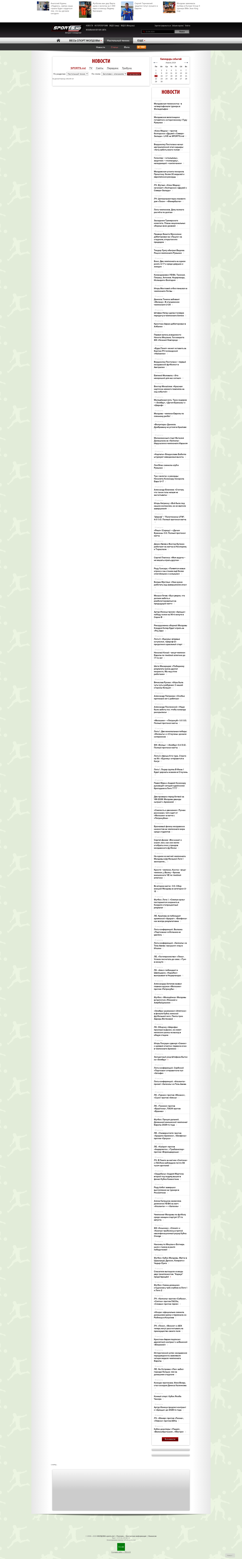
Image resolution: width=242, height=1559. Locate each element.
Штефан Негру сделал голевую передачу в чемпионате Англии (170, 314)
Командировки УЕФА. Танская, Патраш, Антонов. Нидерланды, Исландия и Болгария (169, 277)
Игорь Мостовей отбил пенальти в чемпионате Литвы (170, 289)
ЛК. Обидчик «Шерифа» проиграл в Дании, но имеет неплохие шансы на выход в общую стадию (167, 1031)
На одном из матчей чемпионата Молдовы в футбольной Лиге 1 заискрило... (170, 859)
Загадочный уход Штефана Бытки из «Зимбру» (171, 1058)
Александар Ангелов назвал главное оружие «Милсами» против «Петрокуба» (168, 986)
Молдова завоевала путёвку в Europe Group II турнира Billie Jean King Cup (188, 7)
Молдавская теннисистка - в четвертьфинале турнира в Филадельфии (168, 106)
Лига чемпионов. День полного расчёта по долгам (169, 210)
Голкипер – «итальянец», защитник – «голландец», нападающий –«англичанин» (169, 160)
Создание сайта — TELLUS (121, 1552)
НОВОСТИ (89, 26)
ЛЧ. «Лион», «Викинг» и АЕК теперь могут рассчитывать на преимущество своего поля (168, 1328)
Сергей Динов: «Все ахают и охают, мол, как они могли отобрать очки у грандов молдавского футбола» (168, 843)
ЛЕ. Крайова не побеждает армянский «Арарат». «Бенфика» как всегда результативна (170, 918)
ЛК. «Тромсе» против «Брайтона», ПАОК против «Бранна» (167, 1108)
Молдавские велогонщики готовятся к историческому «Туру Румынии (170, 120)
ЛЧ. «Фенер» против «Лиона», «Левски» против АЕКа (169, 1419)
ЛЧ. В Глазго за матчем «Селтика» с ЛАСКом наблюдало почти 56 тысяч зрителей (170, 1163)
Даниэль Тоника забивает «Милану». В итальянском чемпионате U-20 (167, 302)
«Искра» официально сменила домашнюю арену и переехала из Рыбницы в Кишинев (170, 1315)
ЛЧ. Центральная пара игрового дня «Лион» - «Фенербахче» (170, 200)
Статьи (114, 47)
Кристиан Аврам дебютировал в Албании (170, 325)
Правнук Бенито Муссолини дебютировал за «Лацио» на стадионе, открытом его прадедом (168, 238)
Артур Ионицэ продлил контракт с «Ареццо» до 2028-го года (170, 1408)
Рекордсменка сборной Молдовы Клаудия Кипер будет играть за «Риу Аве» (170, 628)
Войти (187, 26)
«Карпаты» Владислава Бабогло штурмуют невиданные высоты (170, 455)
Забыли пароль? (178, 26)
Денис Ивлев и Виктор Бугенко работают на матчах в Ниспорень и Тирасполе (170, 546)
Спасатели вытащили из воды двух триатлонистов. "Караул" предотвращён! (168, 1274)
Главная (58, 40)
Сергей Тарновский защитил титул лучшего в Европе (146, 6)
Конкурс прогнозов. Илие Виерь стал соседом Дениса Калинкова (170, 1385)
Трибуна (127, 68)
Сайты (99, 68)
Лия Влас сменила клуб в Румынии (166, 466)
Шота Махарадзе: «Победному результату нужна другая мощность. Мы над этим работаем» (169, 670)
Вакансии (152, 1536)
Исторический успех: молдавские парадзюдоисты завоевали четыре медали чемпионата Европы (170, 1356)
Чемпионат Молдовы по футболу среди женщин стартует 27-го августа (170, 1217)
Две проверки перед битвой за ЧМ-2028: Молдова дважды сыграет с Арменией (169, 799)
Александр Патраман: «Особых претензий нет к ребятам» (169, 697)
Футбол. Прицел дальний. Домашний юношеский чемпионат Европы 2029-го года (171, 1122)
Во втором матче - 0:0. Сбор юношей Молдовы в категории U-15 (170, 889)
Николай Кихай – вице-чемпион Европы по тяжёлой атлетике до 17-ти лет (169, 655)
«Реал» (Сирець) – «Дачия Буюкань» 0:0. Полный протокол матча (170, 533)
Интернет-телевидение (74, 33)
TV (90, 68)
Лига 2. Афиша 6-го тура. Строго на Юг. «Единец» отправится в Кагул (170, 758)
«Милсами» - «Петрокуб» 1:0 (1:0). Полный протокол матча (170, 721)
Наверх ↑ (230, 1555)
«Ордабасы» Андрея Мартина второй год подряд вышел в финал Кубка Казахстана (169, 1176)
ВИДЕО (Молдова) (128, 26)
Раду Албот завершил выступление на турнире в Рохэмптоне (166, 1190)
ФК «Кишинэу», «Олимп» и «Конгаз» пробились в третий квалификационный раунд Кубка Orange (170, 1232)
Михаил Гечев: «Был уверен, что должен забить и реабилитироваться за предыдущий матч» (169, 599)
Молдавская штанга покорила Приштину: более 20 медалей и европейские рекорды (169, 174)
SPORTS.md (78, 68)
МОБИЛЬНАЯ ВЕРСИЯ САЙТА (96, 30)
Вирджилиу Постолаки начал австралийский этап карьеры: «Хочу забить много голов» (169, 147)
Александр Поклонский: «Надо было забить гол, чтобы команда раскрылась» (170, 709)
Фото (127, 47)
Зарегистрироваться (163, 26)
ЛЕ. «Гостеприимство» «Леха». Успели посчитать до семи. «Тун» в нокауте (170, 959)
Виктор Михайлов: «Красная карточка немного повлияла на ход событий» (169, 389)
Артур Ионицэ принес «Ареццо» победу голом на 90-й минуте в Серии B (169, 614)
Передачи (112, 68)
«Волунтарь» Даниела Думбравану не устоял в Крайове (170, 427)
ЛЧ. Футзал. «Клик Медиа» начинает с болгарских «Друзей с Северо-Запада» (170, 188)
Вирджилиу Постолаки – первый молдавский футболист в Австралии (170, 364)
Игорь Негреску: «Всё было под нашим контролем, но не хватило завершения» (170, 506)
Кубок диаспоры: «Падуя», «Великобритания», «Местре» (170, 1430)
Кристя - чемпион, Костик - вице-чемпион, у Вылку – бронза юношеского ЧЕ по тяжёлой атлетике (170, 873)
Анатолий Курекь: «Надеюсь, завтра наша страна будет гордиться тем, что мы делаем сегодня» (62, 8)
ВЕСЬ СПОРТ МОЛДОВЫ (84, 40)
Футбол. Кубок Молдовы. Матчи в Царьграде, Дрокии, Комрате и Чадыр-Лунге (170, 1260)
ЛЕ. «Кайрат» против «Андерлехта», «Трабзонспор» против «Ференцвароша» (169, 1149)
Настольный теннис (118, 40)
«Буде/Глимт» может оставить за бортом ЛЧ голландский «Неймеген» (170, 351)
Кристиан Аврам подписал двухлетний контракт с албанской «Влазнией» (170, 1342)
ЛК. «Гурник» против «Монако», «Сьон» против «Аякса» (169, 1096)
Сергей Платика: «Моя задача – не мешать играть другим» (169, 558)
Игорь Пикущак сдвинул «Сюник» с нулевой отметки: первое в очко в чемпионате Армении (170, 1046)
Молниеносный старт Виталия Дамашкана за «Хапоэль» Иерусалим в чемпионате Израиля (171, 442)
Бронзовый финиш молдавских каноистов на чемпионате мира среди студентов (169, 829)
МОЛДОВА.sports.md (105, 1536)
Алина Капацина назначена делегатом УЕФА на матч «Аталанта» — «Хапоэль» (167, 1203)
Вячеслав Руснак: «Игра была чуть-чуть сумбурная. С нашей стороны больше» (168, 685)
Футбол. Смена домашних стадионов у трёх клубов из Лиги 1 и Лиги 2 (170, 1288)
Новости (100, 47)
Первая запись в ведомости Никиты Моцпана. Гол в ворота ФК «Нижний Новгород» (169, 337)
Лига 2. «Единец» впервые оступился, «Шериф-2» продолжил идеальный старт (169, 641)
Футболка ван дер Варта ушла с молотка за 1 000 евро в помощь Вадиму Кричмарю (104, 7)
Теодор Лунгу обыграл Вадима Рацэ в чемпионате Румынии (169, 251)
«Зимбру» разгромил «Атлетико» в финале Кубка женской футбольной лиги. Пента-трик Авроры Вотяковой (170, 1014)
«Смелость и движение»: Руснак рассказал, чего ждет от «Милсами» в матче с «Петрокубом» (170, 814)
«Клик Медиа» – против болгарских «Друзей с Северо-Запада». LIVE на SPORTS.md (170, 133)
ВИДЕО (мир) (114, 26)
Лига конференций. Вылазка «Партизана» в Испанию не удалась (168, 932)
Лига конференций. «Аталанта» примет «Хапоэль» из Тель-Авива (170, 1084)
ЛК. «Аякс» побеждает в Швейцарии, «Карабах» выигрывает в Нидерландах (168, 973)
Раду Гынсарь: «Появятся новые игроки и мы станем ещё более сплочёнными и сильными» (169, 571)
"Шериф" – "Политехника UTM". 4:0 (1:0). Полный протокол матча (170, 519)
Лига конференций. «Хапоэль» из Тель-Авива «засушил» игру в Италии (170, 945)
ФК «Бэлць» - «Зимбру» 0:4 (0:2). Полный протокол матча (170, 746)
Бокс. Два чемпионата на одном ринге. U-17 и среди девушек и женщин (169, 264)
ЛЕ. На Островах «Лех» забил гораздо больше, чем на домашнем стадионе (168, 1372)
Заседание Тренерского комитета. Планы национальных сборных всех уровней (169, 223)
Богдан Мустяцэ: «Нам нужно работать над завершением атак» (170, 585)
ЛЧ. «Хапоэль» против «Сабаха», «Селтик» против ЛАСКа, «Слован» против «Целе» (170, 1301)
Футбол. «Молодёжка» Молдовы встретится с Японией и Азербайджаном (170, 1000)
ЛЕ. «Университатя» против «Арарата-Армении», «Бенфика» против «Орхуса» (170, 1136)
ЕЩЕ (140, 40)
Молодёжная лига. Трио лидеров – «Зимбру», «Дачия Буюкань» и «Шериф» (170, 402)
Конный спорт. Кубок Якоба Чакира (167, 1397)
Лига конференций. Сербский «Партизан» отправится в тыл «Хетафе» (169, 1070)
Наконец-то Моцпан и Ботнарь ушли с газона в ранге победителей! (169, 1247)
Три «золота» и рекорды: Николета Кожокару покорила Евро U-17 (169, 479)
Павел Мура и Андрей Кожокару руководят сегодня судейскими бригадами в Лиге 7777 (170, 786)
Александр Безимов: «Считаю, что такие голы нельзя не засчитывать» (169, 492)
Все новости (170, 1439)
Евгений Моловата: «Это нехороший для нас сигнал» (168, 376)
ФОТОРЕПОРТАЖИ (101, 26)
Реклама (120, 1536)
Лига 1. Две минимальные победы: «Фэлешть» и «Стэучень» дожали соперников (170, 734)
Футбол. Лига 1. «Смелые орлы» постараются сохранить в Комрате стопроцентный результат (169, 903)
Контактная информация (136, 1536)
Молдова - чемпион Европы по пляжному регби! (169, 414)
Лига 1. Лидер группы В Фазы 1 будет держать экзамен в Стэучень (171, 772)
